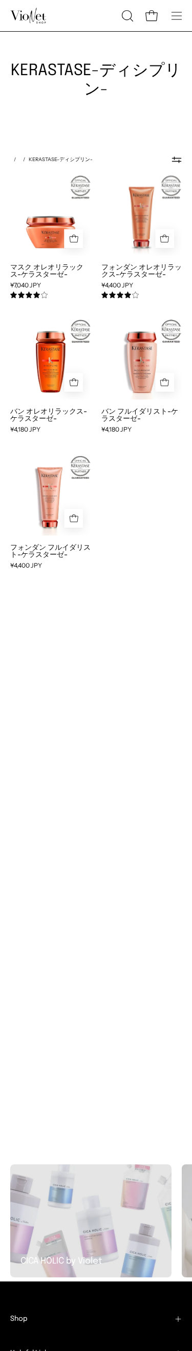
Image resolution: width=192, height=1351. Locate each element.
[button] (126, 16)
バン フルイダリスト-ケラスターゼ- (139, 415)
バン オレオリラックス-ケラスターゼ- (48, 415)
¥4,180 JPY (25, 429)
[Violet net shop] (28, 16)
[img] (29, 295)
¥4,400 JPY (117, 285)
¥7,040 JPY (25, 285)
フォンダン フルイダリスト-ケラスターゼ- (50, 551)
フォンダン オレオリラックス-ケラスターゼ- (141, 270)
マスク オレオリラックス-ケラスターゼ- (46, 270)
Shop (19, 1318)
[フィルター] (176, 159)
